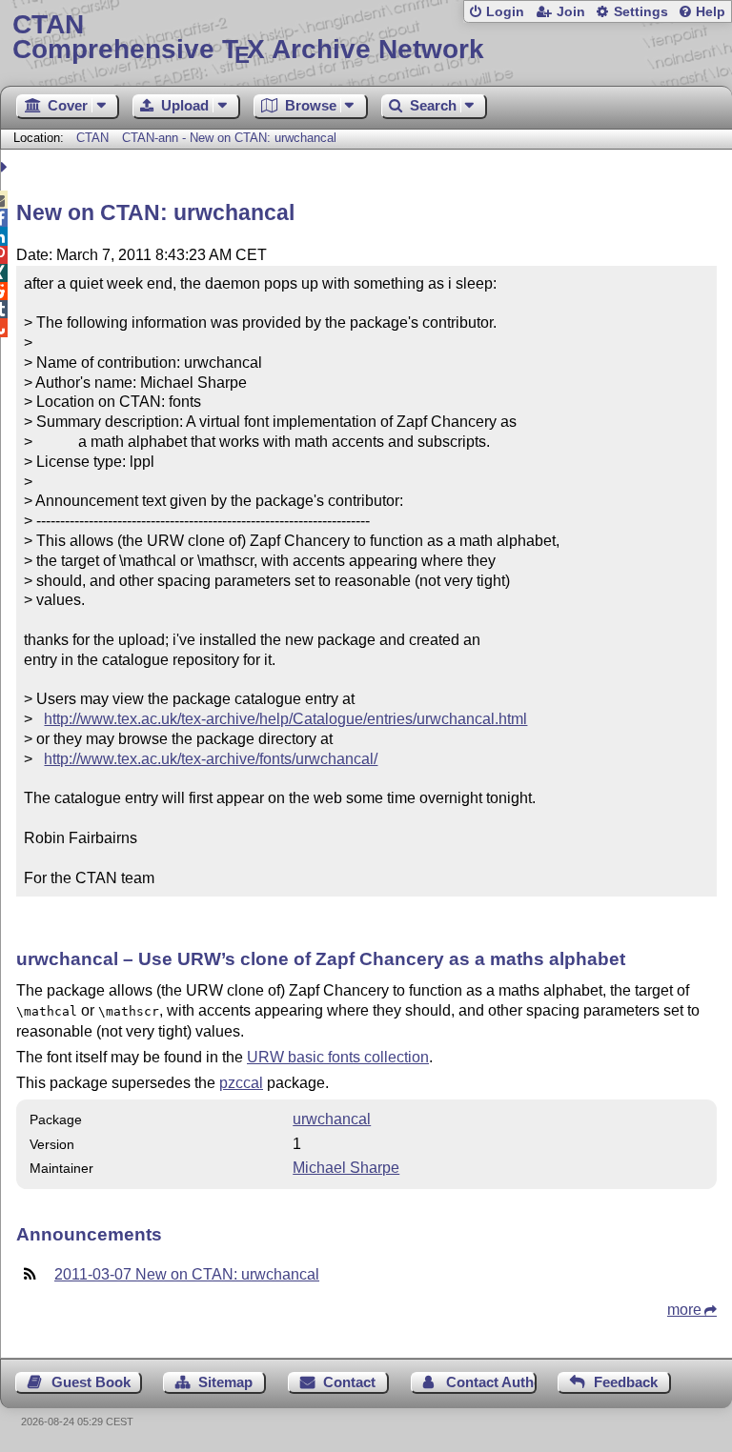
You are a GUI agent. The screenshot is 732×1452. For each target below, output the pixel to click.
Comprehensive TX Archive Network (248, 37)
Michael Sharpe (346, 1168)
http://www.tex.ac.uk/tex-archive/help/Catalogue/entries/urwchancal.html (285, 719)
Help (710, 12)
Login (505, 12)
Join (571, 12)
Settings (641, 12)
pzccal (241, 1083)
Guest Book (91, 1382)
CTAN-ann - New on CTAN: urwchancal (229, 138)
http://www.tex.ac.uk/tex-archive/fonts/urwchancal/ (210, 759)
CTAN (92, 138)
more (684, 1309)
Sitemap (225, 1382)
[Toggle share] (6, 167)
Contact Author (491, 1382)
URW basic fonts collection (338, 1057)
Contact (349, 1382)
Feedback (626, 1382)
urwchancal (332, 1119)
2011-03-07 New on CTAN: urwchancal (186, 1274)
